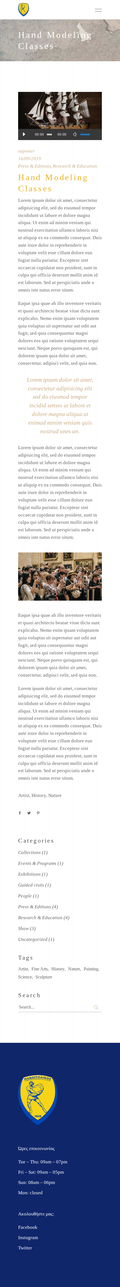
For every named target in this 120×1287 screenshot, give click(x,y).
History (39, 795)
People (25, 896)
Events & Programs (37, 863)
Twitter (25, 1248)
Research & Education (75, 166)
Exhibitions (29, 874)
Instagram (28, 1237)
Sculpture (43, 977)
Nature (55, 795)
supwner (26, 151)
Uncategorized (32, 939)
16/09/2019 (29, 158)
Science (25, 977)
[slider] (88, 134)
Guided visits (31, 885)
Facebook (27, 1227)
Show (23, 928)
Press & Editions (34, 166)
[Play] (23, 134)
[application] (60, 134)
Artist (23, 795)
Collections (29, 852)
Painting (91, 969)
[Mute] (74, 134)
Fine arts (40, 969)
